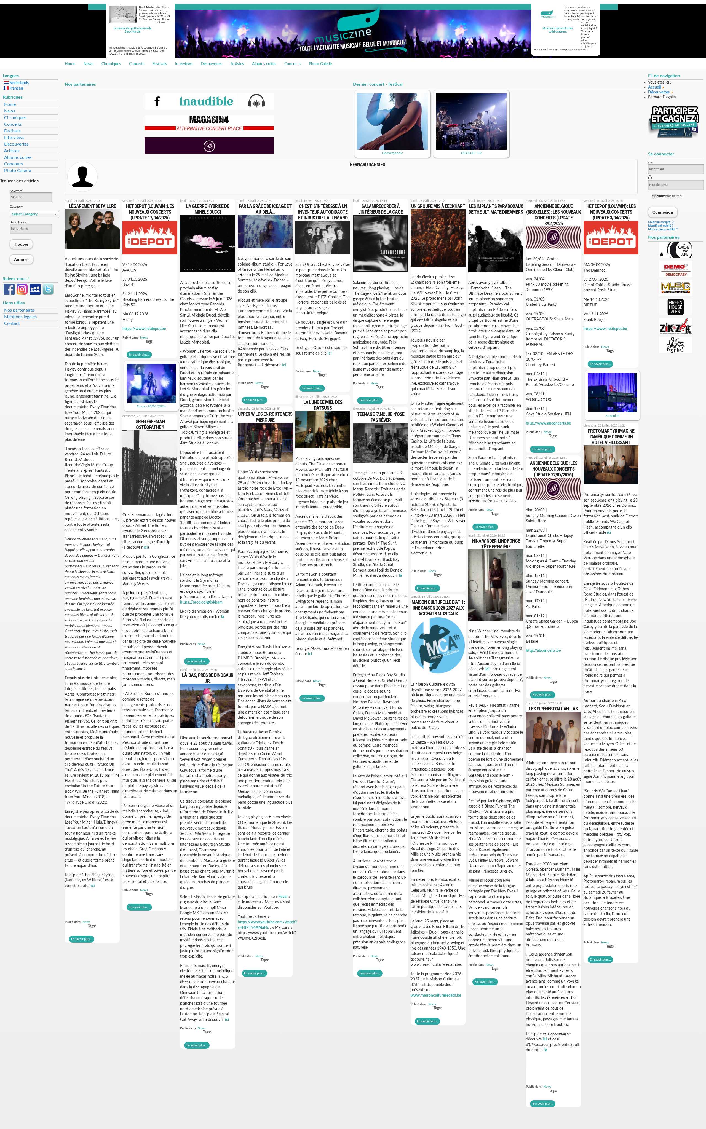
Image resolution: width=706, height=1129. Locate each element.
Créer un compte (659, 222)
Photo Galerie (320, 64)
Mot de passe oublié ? (663, 229)
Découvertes (211, 64)
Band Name (18, 222)
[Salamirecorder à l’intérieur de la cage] (380, 274)
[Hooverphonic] (392, 149)
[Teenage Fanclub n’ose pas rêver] (380, 464)
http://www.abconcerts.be (548, 423)
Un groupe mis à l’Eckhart (438, 206)
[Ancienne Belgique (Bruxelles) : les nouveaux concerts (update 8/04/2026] (553, 250)
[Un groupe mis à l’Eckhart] (438, 268)
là (222, 617)
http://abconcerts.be (543, 651)
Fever (283, 897)
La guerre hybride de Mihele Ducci (207, 209)
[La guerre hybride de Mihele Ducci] (207, 274)
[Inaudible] (209, 109)
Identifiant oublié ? (660, 225)
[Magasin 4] (209, 131)
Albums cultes (264, 64)
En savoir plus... (81, 939)
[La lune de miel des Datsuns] (322, 450)
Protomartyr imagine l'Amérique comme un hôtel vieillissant (611, 436)
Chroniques (111, 64)
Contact (12, 323)
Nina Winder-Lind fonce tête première (496, 543)
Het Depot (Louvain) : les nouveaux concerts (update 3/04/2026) (611, 212)
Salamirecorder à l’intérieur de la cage (380, 209)
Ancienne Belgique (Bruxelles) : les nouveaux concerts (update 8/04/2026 (553, 214)
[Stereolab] (612, 411)
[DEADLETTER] (471, 149)
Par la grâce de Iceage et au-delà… (265, 209)
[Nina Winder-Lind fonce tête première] (495, 622)
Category (16, 206)
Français (16, 88)
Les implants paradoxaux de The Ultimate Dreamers (496, 209)
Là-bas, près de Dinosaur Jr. (207, 678)
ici (93, 886)
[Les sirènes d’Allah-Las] (553, 754)
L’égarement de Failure (92, 206)
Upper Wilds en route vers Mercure (265, 417)
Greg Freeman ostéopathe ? (150, 424)
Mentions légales (20, 317)
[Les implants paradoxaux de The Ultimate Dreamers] (495, 274)
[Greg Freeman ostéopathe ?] (149, 506)
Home (70, 64)
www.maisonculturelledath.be (436, 995)
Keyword (16, 190)
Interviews (183, 64)
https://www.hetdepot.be (144, 329)
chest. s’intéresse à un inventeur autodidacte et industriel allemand (322, 212)
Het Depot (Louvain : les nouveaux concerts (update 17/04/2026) (150, 212)
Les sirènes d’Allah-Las (553, 709)
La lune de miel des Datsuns (322, 405)
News (88, 64)
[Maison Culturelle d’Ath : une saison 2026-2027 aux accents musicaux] (438, 676)
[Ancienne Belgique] (209, 153)
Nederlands (19, 83)
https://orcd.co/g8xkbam (201, 602)
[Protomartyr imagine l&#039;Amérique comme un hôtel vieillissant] (611, 486)
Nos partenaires (19, 310)
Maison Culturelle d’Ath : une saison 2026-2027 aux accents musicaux (438, 607)
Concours (292, 64)
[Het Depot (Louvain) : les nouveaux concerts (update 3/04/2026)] (611, 256)
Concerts (136, 64)
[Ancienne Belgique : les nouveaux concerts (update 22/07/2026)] (553, 501)
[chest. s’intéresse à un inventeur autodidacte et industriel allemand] (322, 256)
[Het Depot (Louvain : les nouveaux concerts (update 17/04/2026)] (149, 256)
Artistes (237, 64)
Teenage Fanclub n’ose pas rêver (380, 417)
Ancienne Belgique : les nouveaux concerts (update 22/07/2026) (553, 469)
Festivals (160, 64)
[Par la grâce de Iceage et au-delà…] (265, 250)
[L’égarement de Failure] (92, 250)
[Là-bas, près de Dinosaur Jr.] (207, 729)
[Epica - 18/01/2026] (151, 402)
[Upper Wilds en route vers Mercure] (265, 463)
